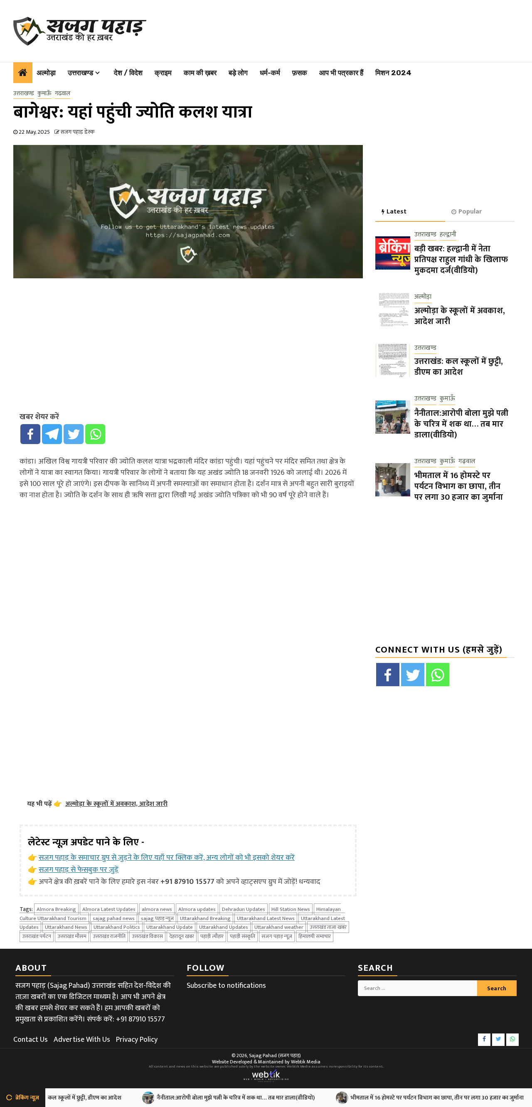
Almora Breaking (56, 909)
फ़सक (299, 73)
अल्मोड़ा (46, 73)
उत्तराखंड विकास (147, 936)
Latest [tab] (396, 211)
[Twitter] (74, 434)
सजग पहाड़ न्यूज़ (276, 936)
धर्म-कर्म (270, 73)
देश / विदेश (128, 73)
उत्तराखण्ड (80, 73)
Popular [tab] (470, 211)
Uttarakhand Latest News (266, 918)
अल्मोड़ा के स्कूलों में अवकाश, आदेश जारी (459, 316)
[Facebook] (30, 434)
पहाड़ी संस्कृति (242, 936)
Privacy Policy (137, 1039)
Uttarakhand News (66, 927)
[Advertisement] (336, 29)
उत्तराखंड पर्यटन (36, 936)
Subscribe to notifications (226, 985)
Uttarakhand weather (278, 927)
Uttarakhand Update (169, 927)
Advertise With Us (82, 1039)
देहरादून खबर (181, 936)
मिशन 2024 (393, 73)
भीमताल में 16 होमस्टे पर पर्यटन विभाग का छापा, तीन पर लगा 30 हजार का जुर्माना (458, 486)
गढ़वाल (62, 93)
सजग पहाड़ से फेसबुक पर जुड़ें (78, 870)
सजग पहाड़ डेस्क (77, 132)
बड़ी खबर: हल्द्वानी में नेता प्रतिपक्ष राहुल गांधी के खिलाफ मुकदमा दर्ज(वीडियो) (461, 259)
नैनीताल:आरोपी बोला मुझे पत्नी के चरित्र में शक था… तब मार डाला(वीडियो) (461, 424)
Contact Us (30, 1039)
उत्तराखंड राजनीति (109, 936)
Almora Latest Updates (108, 909)
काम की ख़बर (200, 73)
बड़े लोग (238, 73)
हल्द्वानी (448, 235)
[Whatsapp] (95, 434)
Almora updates (197, 909)
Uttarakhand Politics (117, 927)
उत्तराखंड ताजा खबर (328, 927)
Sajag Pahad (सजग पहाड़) (275, 1055)
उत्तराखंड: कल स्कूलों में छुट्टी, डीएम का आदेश (458, 366)
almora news (157, 909)
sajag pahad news (114, 918)
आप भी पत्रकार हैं (341, 73)
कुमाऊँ (44, 93)
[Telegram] (52, 434)
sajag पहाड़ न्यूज (157, 918)
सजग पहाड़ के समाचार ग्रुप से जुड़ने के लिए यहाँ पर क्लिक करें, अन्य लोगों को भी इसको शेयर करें (167, 858)
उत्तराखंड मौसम (71, 936)
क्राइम (163, 73)
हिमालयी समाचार (314, 936)
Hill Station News (290, 909)
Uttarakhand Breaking (205, 918)
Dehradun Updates (243, 909)
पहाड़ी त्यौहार (212, 936)
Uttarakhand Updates (223, 927)
